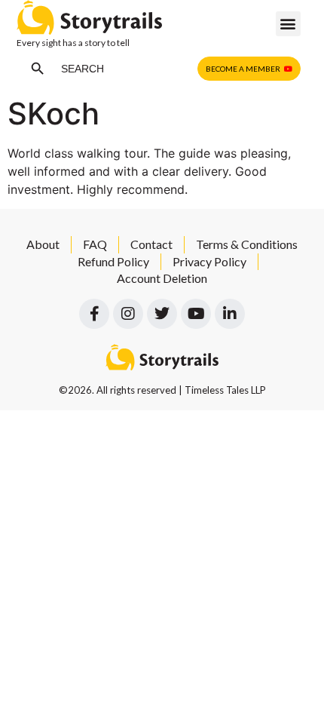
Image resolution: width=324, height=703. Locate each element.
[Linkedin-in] (230, 314)
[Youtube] (196, 314)
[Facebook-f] (94, 314)
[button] (288, 23)
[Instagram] (128, 314)
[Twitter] (162, 314)
